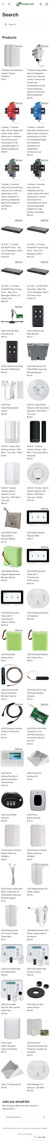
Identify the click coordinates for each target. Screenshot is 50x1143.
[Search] (9, 4)
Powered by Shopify (39, 1128)
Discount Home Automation (20, 1128)
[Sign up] (44, 1117)
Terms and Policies (25, 1134)
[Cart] (47, 4)
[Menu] (3, 4)
